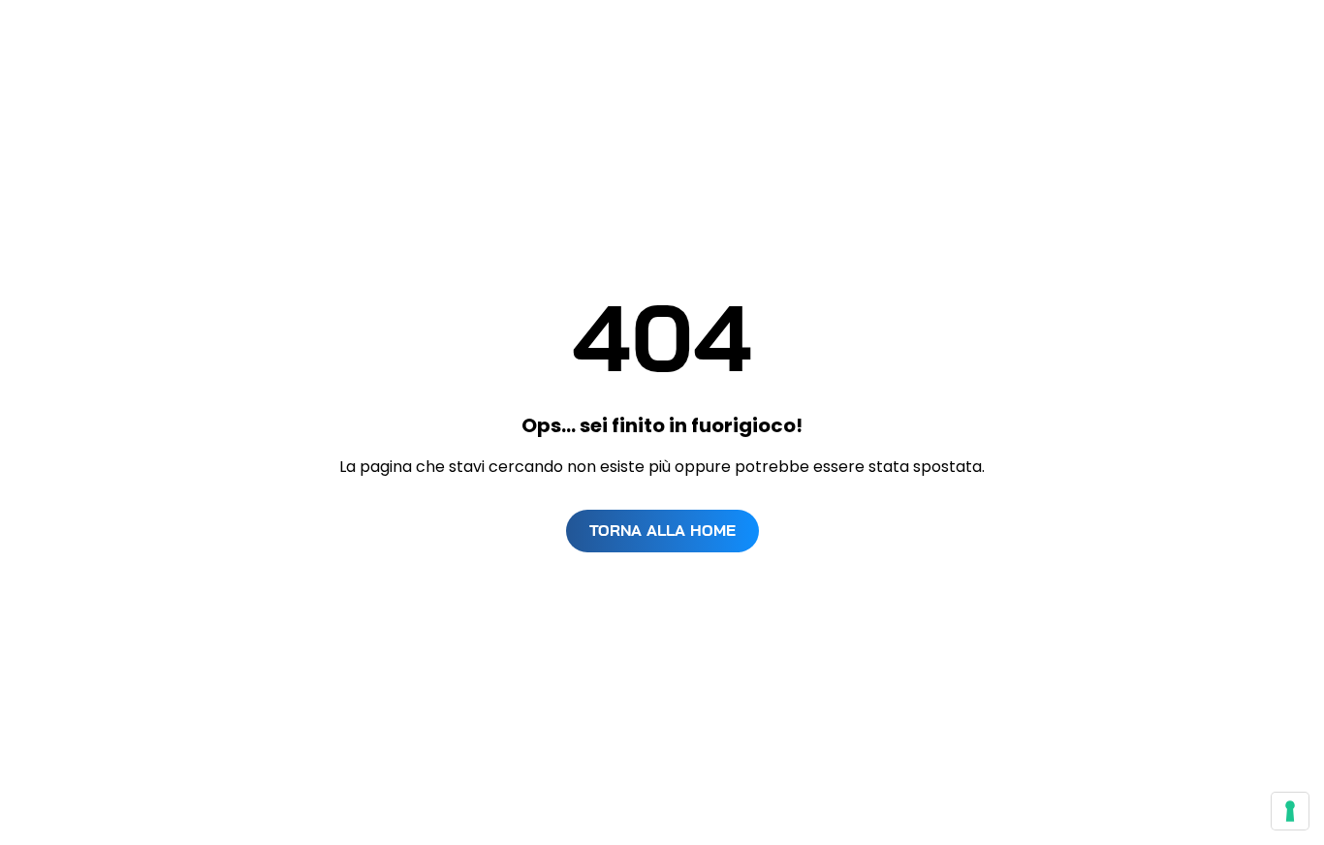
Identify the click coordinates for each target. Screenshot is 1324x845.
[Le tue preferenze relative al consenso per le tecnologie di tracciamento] (1290, 811)
